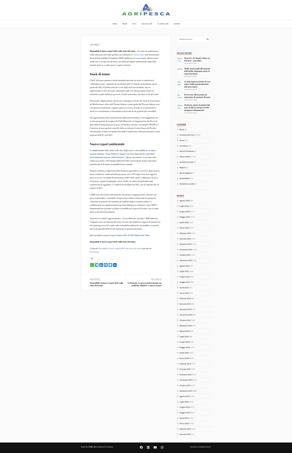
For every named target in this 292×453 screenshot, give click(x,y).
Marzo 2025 (184, 293)
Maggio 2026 (185, 217)
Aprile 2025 (184, 287)
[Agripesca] (146, 9)
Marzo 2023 (184, 423)
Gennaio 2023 (185, 434)
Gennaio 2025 (185, 304)
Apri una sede (146, 23)
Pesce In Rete (185, 156)
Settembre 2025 (186, 260)
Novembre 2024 (186, 315)
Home (115, 23)
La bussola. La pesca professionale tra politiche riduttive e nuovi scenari (145, 284)
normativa (184, 146)
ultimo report (139, 54)
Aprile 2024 (184, 353)
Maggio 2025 (185, 282)
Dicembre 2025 (186, 244)
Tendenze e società (187, 184)
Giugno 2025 (185, 277)
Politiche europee (186, 162)
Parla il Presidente (187, 151)
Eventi (182, 140)
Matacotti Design (105, 447)
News (134, 23)
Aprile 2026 (184, 222)
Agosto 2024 (185, 331)
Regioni (182, 167)
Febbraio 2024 (185, 364)
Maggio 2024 (185, 347)
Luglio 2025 (184, 271)
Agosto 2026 (185, 200)
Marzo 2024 (184, 358)
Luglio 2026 (184, 206)
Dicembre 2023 (186, 374)
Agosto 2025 (185, 266)
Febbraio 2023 (185, 429)
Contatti (176, 23)
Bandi (124, 23)
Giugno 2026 (185, 211)
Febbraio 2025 (185, 298)
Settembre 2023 (186, 391)
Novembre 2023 (186, 380)
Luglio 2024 (184, 336)
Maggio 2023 (185, 412)
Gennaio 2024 (185, 369)
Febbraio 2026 (185, 233)
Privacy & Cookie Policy (200, 447)
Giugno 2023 (185, 407)
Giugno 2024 (185, 342)
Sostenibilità (184, 178)
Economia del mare (187, 135)
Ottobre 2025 (185, 255)
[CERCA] (207, 39)
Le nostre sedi (162, 23)
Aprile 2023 (184, 418)
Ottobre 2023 (185, 385)
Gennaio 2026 (185, 239)
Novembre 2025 (186, 249)
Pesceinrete (94, 251)
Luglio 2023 (184, 402)
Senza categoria (186, 173)
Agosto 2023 (185, 396)
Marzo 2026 (184, 228)
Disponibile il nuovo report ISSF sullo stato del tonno (120, 248)
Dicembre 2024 (186, 309)
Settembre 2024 (186, 325)
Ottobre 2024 (185, 320)
